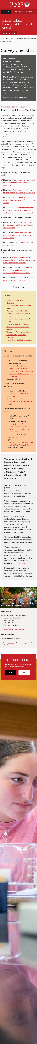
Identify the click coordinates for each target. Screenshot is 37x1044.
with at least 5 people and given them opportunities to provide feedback (17, 270)
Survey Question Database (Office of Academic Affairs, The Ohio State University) (19, 426)
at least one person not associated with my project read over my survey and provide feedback (19, 260)
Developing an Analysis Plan (17, 311)
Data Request (11, 66)
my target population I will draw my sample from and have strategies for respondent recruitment (18, 210)
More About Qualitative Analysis (19, 340)
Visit (11, 672)
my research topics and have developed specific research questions (19, 182)
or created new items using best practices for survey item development (17, 235)
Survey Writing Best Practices (18, 324)
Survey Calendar (18, 563)
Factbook (17, 79)
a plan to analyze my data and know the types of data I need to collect (19, 200)
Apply (6, 12)
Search (31, 12)
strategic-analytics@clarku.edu (14, 629)
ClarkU (2, 38)
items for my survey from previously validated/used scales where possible (18, 225)
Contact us (7, 97)
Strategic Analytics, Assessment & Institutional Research (16, 23)
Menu (20, 12)
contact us (22, 573)
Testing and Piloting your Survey (19, 332)
